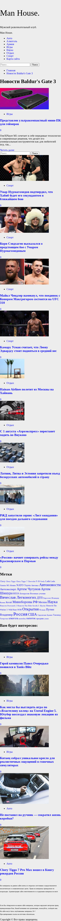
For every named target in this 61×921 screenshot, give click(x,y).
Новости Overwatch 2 (8, 606)
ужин (46, 619)
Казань (2, 602)
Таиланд (57, 615)
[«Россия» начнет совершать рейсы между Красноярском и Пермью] (12, 545)
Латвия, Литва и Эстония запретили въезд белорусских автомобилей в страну (30, 475)
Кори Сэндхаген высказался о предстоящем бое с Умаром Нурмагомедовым (21, 247)
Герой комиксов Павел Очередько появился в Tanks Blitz (24, 665)
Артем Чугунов (28, 589)
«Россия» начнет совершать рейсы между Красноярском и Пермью (29, 559)
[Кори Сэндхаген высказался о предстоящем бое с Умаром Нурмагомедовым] (24, 231)
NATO (20, 585)
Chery (2, 581)
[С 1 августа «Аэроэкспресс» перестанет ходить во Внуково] (12, 419)
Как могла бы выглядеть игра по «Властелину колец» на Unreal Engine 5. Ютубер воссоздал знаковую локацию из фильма (29, 712)
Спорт (10, 56)
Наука (10, 50)
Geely (42, 581)
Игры (10, 47)
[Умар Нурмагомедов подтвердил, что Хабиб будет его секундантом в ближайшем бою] (24, 180)
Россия (20, 614)
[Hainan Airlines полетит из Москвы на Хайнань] (12, 377)
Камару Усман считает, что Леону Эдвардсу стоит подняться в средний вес (28, 349)
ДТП (40, 597)
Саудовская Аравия (45, 615)
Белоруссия (24, 593)
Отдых (10, 53)
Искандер (55, 598)
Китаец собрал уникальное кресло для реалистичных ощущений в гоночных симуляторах (27, 761)
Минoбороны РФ (25, 602)
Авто (9, 38)
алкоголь (13, 618)
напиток (31, 618)
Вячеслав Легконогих (18, 597)
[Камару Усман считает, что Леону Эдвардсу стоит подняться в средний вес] (24, 335)
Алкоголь (12, 41)
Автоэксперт (8, 589)
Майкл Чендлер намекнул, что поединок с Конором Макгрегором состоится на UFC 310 (30, 299)
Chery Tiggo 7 (21, 581)
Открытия (30, 609)
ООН (19, 609)
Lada (47, 581)
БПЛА (16, 593)
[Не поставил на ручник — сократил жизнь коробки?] (24, 803)
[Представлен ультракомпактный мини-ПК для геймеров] (24, 108)
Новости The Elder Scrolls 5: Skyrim (31, 606)
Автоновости (50, 585)
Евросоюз (47, 598)
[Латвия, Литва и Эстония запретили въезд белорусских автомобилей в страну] (12, 461)
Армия (10, 44)
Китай (9, 602)
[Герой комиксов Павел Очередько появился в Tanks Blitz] (24, 651)
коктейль (22, 619)
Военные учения (37, 593)
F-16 (38, 581)
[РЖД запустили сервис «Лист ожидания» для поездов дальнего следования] (12, 503)
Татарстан (4, 619)
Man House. (20, 12)
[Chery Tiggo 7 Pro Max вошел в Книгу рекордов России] (24, 858)
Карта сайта (13, 58)
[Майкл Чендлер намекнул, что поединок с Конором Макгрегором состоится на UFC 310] (24, 283)
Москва (42, 602)
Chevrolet (31, 581)
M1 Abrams (11, 585)
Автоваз (35, 585)
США (32, 614)
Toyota (27, 585)
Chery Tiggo (11, 581)
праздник (40, 618)
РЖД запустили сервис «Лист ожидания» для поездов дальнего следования (29, 517)
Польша (42, 610)
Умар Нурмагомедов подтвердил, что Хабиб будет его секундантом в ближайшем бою (26, 195)
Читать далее (7, 150)
